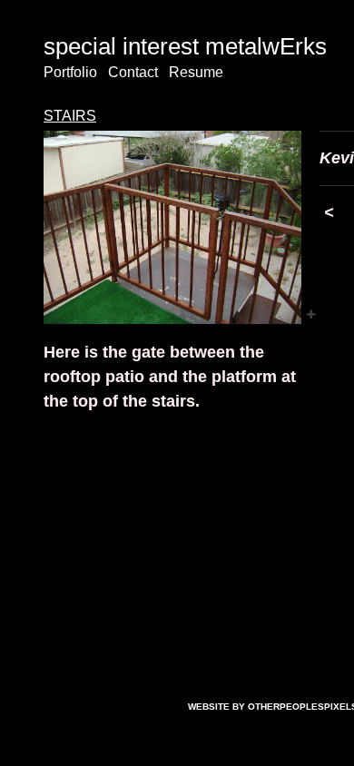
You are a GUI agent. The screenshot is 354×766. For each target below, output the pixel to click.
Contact (133, 72)
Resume (196, 72)
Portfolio (70, 72)
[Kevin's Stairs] (172, 227)
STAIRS (70, 115)
